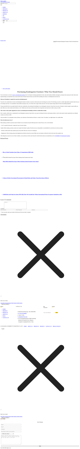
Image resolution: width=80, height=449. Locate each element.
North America (14, 303)
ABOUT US (30, 326)
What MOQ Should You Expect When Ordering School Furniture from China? (21, 161)
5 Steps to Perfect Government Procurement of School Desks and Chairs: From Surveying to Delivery (26, 178)
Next (5, 40)
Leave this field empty (4, 447)
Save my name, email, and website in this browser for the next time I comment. (16, 212)
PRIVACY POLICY (57, 326)
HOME (25, 326)
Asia (1, 303)
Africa (3, 303)
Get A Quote (2, 418)
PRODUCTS (36, 326)
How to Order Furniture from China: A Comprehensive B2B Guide (18, 152)
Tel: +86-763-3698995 (22, 313)
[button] (40, 329)
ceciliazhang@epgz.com (22, 316)
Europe (9, 303)
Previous (2, 40)
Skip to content (3, 0)
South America (19, 303)
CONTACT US (49, 326)
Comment (2, 208)
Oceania (6, 303)
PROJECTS (42, 326)
